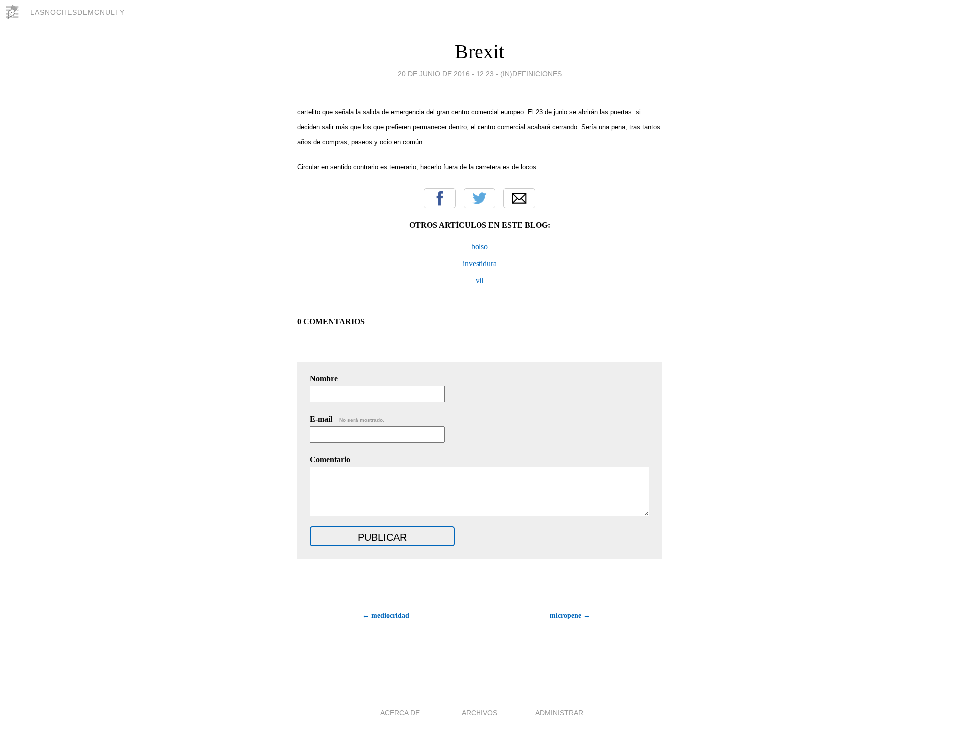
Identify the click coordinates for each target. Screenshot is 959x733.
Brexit (479, 51)
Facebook (440, 198)
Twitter (479, 198)
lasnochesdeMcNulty (77, 12)
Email (519, 198)
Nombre (324, 378)
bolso (479, 246)
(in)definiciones (531, 74)
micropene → (570, 615)
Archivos (479, 713)
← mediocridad (385, 615)
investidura (480, 263)
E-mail (347, 419)
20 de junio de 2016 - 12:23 (446, 74)
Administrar (559, 713)
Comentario (330, 459)
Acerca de (400, 713)
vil (479, 280)
